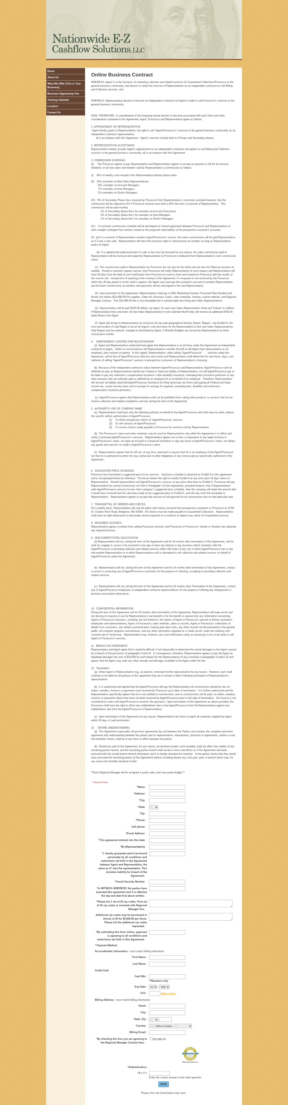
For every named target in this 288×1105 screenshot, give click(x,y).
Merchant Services (190, 1062)
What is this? (168, 993)
